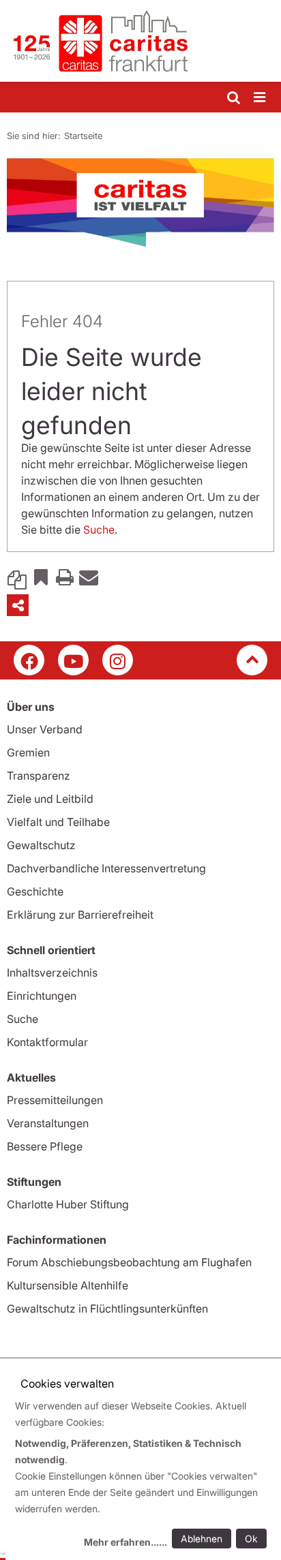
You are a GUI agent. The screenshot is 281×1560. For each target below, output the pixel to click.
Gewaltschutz (41, 845)
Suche (99, 529)
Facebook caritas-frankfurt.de (29, 660)
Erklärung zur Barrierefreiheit (80, 914)
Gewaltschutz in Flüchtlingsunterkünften (107, 1308)
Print (65, 576)
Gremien (28, 752)
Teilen (18, 605)
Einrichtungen (41, 996)
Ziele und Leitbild (50, 799)
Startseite (83, 135)
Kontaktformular (47, 1042)
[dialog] (143, 1476)
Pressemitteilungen (55, 1100)
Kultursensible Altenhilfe (67, 1285)
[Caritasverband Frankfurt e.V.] (140, 41)
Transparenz (38, 775)
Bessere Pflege (45, 1146)
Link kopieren (17, 576)
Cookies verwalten (67, 1383)
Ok (251, 1538)
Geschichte (35, 891)
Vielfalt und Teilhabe (58, 822)
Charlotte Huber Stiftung (68, 1204)
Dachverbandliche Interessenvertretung (106, 868)
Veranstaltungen (48, 1123)
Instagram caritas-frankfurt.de (117, 660)
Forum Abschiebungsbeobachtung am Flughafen (129, 1262)
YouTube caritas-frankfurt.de (73, 660)
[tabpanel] (140, 202)
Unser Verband (45, 729)
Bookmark (41, 576)
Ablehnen (201, 1538)
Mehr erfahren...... (125, 1542)
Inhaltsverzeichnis (52, 972)
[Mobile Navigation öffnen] (260, 98)
